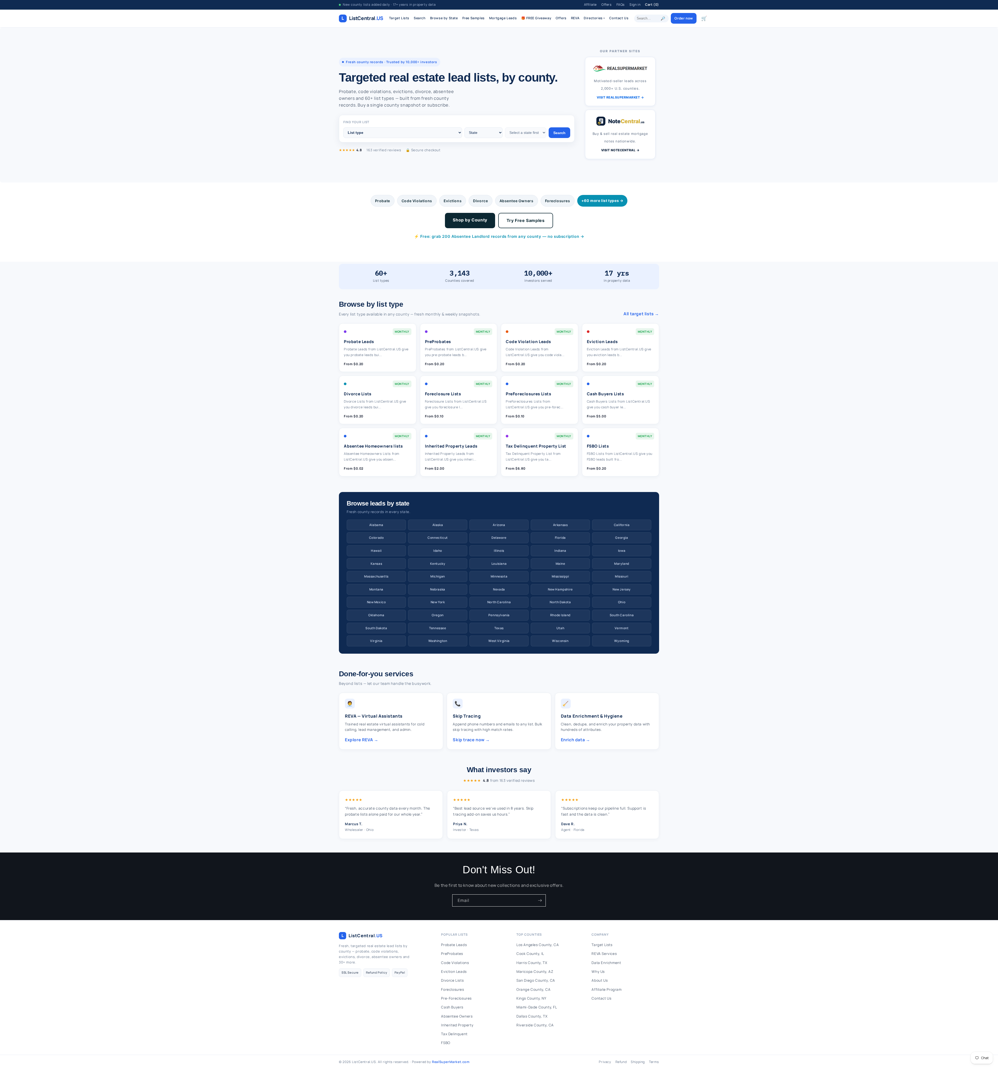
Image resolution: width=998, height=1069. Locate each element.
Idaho (437, 550)
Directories (594, 18)
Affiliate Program (606, 989)
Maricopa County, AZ (534, 971)
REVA (575, 18)
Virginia (376, 641)
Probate (382, 201)
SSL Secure (350, 972)
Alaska (437, 525)
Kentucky (437, 563)
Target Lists (399, 18)
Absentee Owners (517, 201)
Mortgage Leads (503, 18)
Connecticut (438, 537)
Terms (654, 1062)
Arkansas (560, 525)
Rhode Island (560, 615)
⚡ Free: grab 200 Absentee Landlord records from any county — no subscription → (499, 236)
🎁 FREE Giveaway (536, 18)
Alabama (376, 525)
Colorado (376, 537)
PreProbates (452, 953)
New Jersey (622, 589)
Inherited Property (457, 1025)
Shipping (638, 1062)
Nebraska (437, 589)
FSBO (445, 1042)
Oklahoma (376, 615)
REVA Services (604, 953)
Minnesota (499, 576)
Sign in (634, 4)
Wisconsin (560, 641)
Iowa (621, 550)
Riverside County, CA (535, 1025)
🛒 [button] (704, 18)
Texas (499, 628)
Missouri (621, 576)
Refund (621, 1062)
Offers (606, 4)
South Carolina (622, 615)
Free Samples (473, 18)
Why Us (598, 971)
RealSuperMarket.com (450, 1062)
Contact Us (618, 18)
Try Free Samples (526, 220)
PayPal (400, 972)
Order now (683, 18)
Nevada (499, 589)
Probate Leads (454, 944)
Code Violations (417, 201)
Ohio (621, 602)
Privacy (605, 1062)
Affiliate (590, 4)
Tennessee (437, 628)
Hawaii (376, 550)
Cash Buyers (452, 1007)
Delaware (499, 537)
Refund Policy (376, 972)
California (622, 525)
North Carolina (499, 602)
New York (438, 602)
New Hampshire (560, 589)
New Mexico (376, 602)
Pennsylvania (499, 615)
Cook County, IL (530, 953)
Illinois (499, 550)
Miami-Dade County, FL (536, 1007)
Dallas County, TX (531, 1016)
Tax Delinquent (454, 1034)
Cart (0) (652, 4)
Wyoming (621, 641)
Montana (376, 589)
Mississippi (560, 576)
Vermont (621, 628)
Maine (560, 563)
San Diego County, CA (535, 980)
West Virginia (499, 641)
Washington (437, 641)
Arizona (499, 525)
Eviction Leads (454, 971)
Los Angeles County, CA (537, 944)
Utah (560, 628)
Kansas (376, 563)
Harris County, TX (531, 962)
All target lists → (641, 314)
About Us (600, 980)
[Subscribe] (540, 900)
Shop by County (470, 219)
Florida (560, 537)
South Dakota (376, 628)
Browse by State (444, 18)
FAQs (620, 4)
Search (420, 18)
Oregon (438, 615)
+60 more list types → (602, 200)
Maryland (621, 563)
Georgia (621, 537)
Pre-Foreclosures (456, 998)
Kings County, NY (531, 998)
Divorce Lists (452, 980)
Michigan (437, 576)
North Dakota (560, 602)
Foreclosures (557, 201)
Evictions (453, 201)
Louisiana (499, 563)
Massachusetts (376, 576)
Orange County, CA (533, 989)
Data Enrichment (606, 962)
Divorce (480, 201)
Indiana (560, 550)
